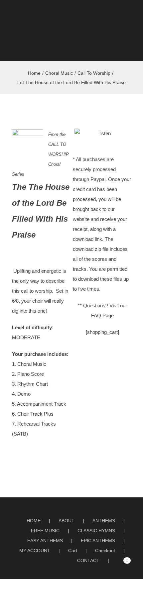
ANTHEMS (103, 520)
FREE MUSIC (45, 530)
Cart (72, 550)
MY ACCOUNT (34, 550)
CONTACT (88, 560)
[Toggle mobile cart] (118, 13)
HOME (34, 520)
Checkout (105, 550)
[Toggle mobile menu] (130, 13)
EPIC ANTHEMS (98, 540)
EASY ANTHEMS (45, 540)
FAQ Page (102, 315)
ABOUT (66, 520)
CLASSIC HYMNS (96, 530)
